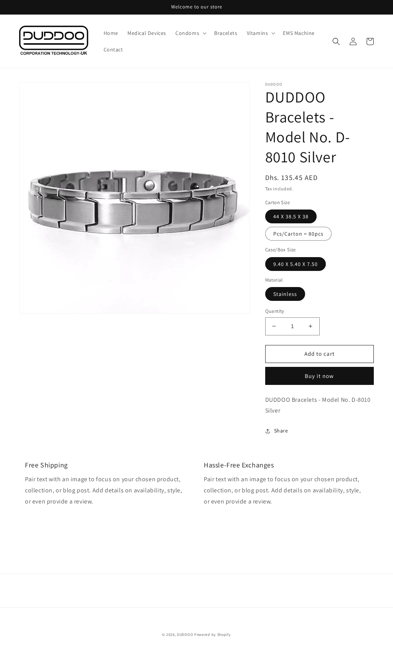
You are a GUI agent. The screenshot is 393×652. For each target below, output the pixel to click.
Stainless (285, 294)
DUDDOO (185, 634)
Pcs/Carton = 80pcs (298, 233)
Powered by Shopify (212, 634)
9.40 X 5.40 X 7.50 (295, 264)
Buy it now (319, 376)
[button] (190, 33)
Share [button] (281, 430)
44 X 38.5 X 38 (291, 216)
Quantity (274, 311)
